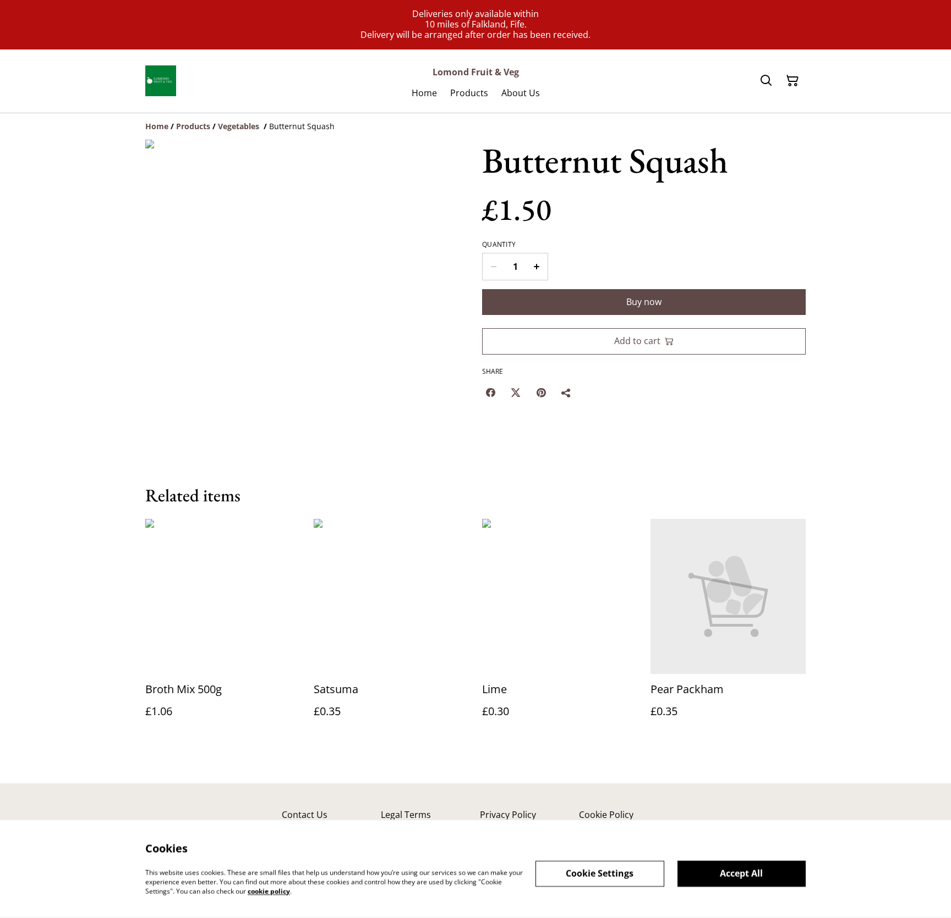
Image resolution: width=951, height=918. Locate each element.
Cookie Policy (606, 815)
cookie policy (269, 890)
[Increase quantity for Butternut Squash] (537, 266)
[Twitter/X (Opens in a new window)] (515, 392)
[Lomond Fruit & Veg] (160, 80)
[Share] (566, 392)
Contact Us (304, 815)
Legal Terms (406, 815)
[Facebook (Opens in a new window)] (490, 392)
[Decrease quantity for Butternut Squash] (493, 266)
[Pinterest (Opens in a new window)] (541, 392)
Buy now (644, 302)
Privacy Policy (508, 815)
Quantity (499, 244)
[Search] (766, 81)
